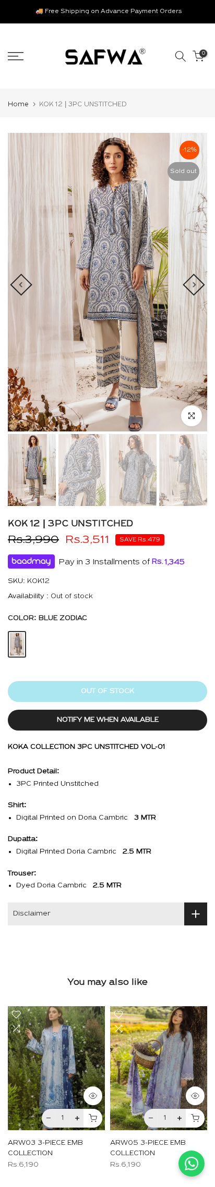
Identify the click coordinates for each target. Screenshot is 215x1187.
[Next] (194, 284)
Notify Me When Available (108, 720)
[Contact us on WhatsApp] (191, 1164)
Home (18, 104)
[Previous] (21, 284)
